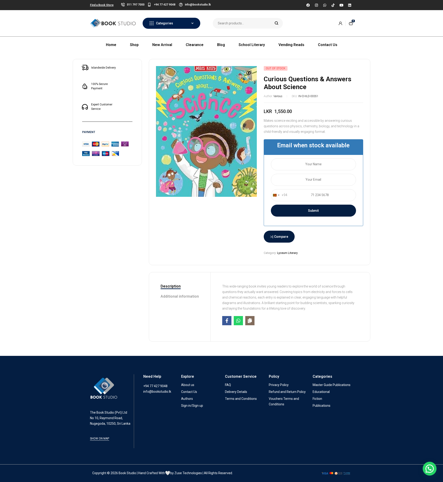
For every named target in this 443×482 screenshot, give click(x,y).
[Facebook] (308, 5)
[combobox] (279, 195)
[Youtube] (341, 5)
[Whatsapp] (324, 5)
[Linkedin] (349, 5)
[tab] (180, 286)
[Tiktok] (332, 5)
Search (276, 23)
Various (277, 96)
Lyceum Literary (287, 253)
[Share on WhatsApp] (238, 320)
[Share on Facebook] (226, 320)
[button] (248, 76)
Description (171, 286)
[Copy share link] (249, 320)
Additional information (180, 296)
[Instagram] (316, 5)
